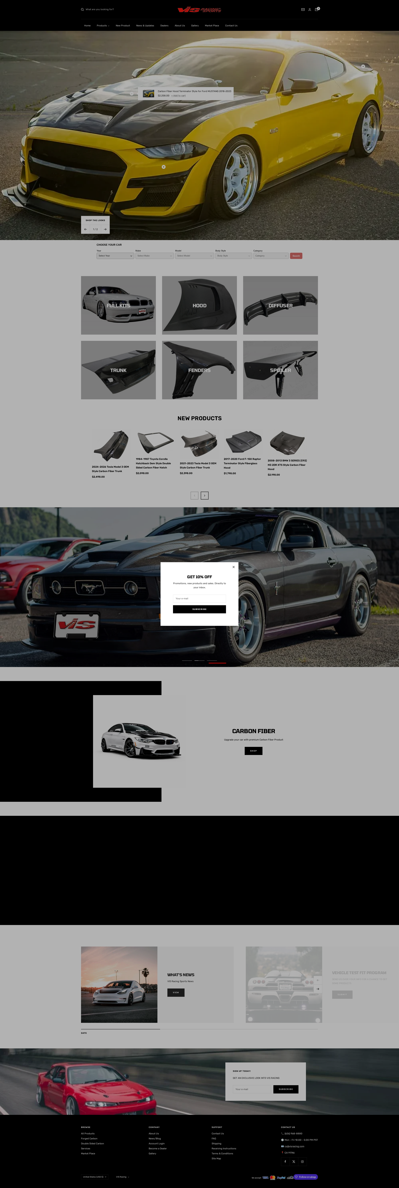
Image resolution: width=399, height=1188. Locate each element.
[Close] (234, 567)
